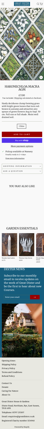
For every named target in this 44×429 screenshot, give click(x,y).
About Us (6, 395)
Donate (5, 387)
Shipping (18, 98)
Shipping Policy (9, 364)
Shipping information (17, 166)
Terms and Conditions (12, 372)
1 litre (21, 126)
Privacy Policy (8, 368)
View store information (14, 158)
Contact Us (7, 383)
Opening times (8, 361)
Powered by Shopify (22, 427)
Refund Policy (8, 376)
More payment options (22, 146)
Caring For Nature (10, 391)
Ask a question (13, 171)
